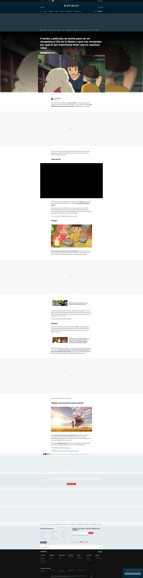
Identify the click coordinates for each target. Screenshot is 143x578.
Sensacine (60, 556)
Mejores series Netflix (80, 524)
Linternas (54, 29)
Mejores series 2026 (50, 524)
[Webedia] (43, 551)
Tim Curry (49, 29)
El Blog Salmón (98, 556)
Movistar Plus (43, 534)
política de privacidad (85, 535)
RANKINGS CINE (69, 11)
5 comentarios (44, 52)
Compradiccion (88, 560)
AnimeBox (70, 216)
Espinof (71, 6)
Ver (72, 483)
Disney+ (63, 29)
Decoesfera (88, 558)
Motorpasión (79, 556)
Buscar (100, 547)
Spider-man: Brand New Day (55, 539)
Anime (59, 454)
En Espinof (70, 301)
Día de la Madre (86, 454)
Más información (71, 576)
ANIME (62, 11)
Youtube (100, 11)
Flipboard (98, 11)
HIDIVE (75, 216)
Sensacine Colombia (62, 571)
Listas (56, 454)
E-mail (54, 53)
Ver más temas (43, 542)
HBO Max (63, 536)
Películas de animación (65, 454)
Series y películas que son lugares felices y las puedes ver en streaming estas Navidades (78, 303)
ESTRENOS (51, 11)
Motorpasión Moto (80, 558)
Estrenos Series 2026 (72, 524)
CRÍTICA (45, 11)
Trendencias (88, 556)
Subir (99, 551)
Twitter (102, 11)
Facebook (96, 11)
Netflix (96, 29)
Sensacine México (61, 570)
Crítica (53, 216)
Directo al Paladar (70, 556)
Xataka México (43, 570)
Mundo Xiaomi (43, 563)
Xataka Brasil (42, 571)
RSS (85, 542)
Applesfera (42, 560)
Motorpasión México (80, 570)
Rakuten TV (68, 447)
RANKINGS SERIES (77, 11)
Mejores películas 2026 (58, 524)
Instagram (94, 11)
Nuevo (99, 7)
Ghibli (93, 29)
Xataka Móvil (42, 558)
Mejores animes (87, 524)
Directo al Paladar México (70, 570)
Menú (43, 7)
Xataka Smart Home (44, 561)
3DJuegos (51, 556)
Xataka (42, 556)
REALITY (56, 11)
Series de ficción (43, 531)
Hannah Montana (88, 29)
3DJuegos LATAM (52, 570)
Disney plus (64, 531)
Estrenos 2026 (65, 524)
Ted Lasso (58, 29)
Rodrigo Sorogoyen (69, 29)
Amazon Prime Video (54, 531)
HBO (83, 29)
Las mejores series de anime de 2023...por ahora (68, 450)
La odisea (52, 536)
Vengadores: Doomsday (77, 29)
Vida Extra (51, 558)
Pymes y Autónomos (99, 558)
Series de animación (74, 454)
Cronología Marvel (94, 524)
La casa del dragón (44, 538)
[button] (58, 98)
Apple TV (42, 536)
